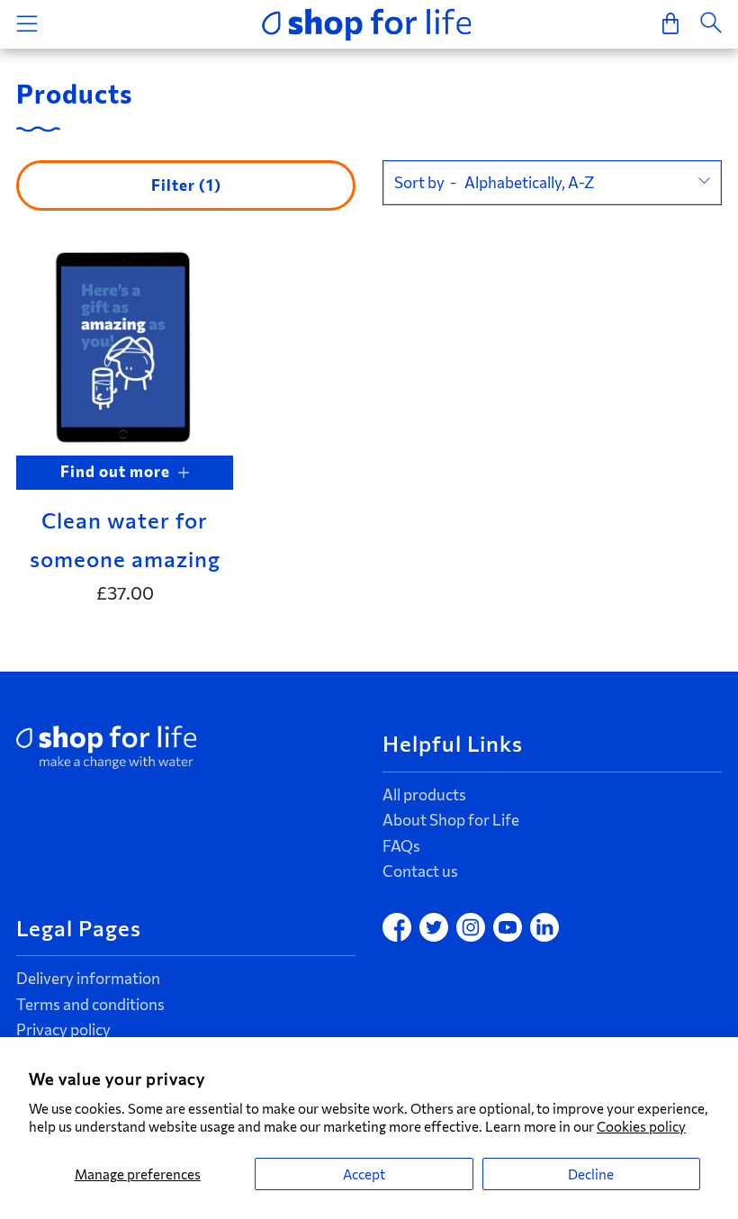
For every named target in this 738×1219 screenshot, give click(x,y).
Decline (591, 1174)
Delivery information (88, 978)
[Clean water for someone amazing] (124, 346)
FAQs (401, 845)
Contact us (420, 871)
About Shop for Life (450, 819)
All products (424, 794)
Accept (364, 1174)
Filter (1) (186, 185)
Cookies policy (641, 1126)
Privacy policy (63, 1029)
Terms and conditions (90, 1004)
